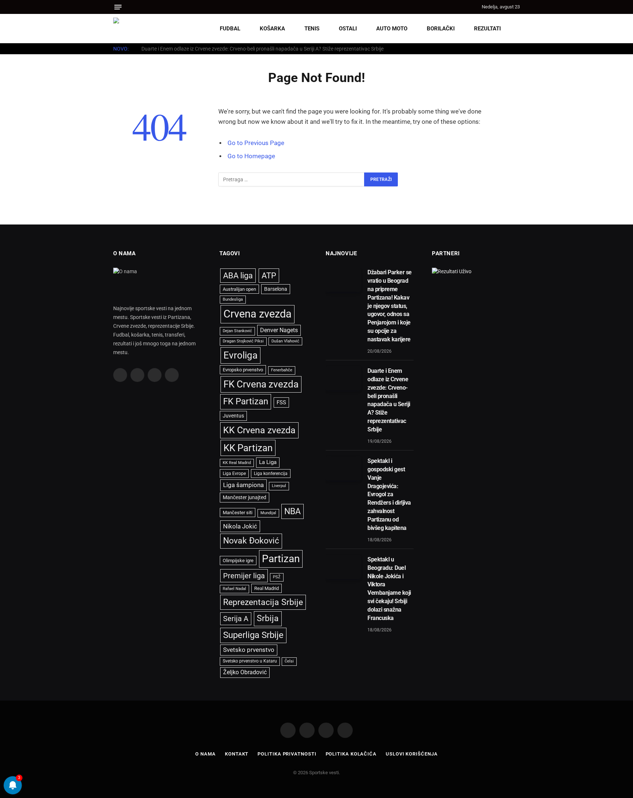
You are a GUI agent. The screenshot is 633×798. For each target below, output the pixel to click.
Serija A (235, 619)
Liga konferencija (271, 473)
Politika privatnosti (287, 754)
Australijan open (239, 289)
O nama (205, 754)
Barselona (275, 289)
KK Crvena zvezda (259, 430)
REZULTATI (487, 28)
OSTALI (348, 28)
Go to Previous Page (255, 143)
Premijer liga (244, 575)
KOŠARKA (272, 28)
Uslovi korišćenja (411, 754)
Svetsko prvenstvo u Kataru (250, 661)
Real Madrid (266, 588)
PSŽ (277, 577)
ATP (269, 275)
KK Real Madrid (237, 462)
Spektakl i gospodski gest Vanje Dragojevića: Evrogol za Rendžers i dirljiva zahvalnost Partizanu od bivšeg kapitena (389, 494)
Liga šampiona (243, 485)
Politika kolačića (351, 754)
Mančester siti (237, 512)
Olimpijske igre (238, 560)
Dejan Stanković (237, 331)
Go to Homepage (251, 156)
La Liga (268, 462)
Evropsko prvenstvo (243, 369)
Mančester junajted (244, 497)
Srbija (268, 618)
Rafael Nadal (234, 588)
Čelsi (289, 661)
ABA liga (238, 275)
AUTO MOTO (391, 28)
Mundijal (268, 513)
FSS (281, 402)
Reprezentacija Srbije (263, 602)
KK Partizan (248, 447)
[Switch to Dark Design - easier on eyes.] (516, 28)
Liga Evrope (234, 473)
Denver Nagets (279, 330)
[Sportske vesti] (146, 28)
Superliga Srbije (253, 635)
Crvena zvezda (257, 314)
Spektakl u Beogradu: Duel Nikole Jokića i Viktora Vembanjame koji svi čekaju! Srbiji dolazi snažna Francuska (389, 588)
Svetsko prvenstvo (248, 649)
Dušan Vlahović (285, 341)
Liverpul (279, 485)
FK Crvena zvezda (261, 384)
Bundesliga (233, 299)
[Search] (474, 7)
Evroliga (240, 355)
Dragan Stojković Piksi (243, 341)
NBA (292, 511)
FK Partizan (245, 401)
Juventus (233, 416)
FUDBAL (230, 28)
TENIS (311, 28)
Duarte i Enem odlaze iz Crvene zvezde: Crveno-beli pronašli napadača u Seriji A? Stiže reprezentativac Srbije (262, 49)
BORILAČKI (441, 28)
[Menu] (118, 7)
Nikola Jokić (240, 526)
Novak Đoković (251, 541)
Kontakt (236, 754)
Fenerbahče (281, 370)
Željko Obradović (245, 672)
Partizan (281, 559)
